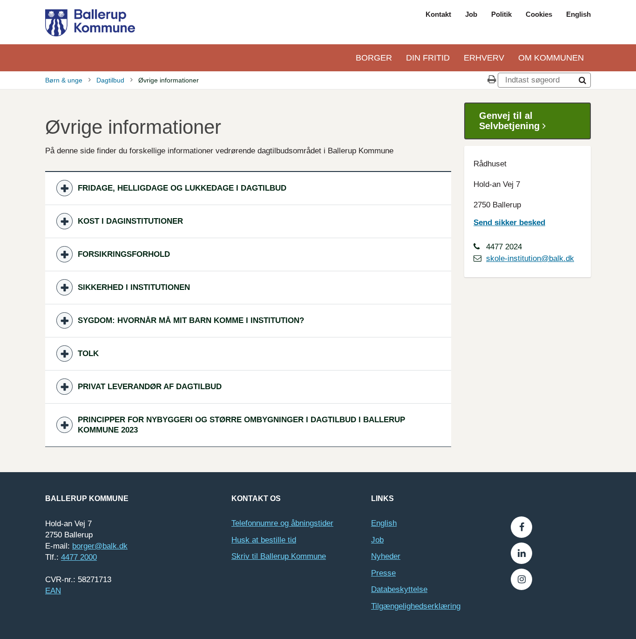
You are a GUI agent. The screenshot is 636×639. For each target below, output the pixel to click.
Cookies (539, 14)
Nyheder (385, 556)
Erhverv (484, 57)
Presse (383, 573)
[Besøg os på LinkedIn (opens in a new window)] (521, 553)
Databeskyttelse (399, 589)
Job (471, 14)
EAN (53, 590)
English (578, 14)
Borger (374, 57)
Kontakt (438, 14)
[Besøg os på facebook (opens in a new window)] (521, 527)
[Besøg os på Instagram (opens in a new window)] (521, 579)
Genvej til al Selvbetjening (510, 120)
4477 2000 (79, 557)
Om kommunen (551, 57)
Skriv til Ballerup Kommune (278, 556)
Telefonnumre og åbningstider (282, 523)
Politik (501, 14)
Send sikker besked (509, 222)
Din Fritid (428, 57)
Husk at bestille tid (263, 540)
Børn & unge (63, 80)
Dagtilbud (110, 80)
